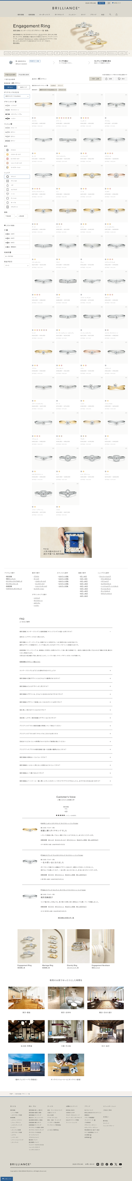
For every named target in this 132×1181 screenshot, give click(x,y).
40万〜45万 (84, 593)
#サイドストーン (71, 840)
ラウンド (62, 89)
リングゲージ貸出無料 (53, 1122)
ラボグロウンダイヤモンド (14, 589)
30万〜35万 (84, 589)
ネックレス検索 (16, 1130)
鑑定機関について (34, 1142)
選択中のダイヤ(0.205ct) (48, 89)
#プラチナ (51, 875)
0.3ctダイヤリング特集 (72, 1120)
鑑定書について (33, 1139)
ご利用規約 (88, 1122)
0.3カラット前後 (63, 579)
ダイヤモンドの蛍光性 (35, 1132)
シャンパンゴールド (41, 586)
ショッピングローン (108, 1125)
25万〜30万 (84, 586)
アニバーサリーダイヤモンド (74, 1117)
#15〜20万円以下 (93, 840)
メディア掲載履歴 (89, 1117)
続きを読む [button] (16, 43)
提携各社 (87, 1115)
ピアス (14, 1135)
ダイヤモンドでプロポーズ (14, 581)
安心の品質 (50, 1115)
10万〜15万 (83, 579)
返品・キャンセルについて (54, 1110)
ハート (50, 53)
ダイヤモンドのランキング (36, 1130)
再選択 (32, 61)
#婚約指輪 (44, 840)
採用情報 (87, 1137)
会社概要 (87, 1135)
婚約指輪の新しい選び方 (35, 1110)
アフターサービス (52, 1117)
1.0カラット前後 (63, 586)
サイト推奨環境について (91, 1132)
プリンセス (82, 53)
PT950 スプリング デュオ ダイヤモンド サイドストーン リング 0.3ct (62, 855)
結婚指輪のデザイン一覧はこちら (30, 662)
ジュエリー (13, 1127)
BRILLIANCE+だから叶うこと (93, 1112)
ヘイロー (36, 39)
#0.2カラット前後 (82, 840)
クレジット (106, 1123)
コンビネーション (39, 589)
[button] (16, 102)
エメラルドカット (106, 584)
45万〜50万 (84, 596)
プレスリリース (89, 1120)
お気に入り (7, 1179)
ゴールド (15, 53)
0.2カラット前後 (63, 576)
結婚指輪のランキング (35, 1125)
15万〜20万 (84, 581)
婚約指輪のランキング (35, 1115)
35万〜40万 (84, 591)
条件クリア (23, 87)
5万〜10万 (83, 576)
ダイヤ (40, 34)
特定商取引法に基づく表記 (92, 1130)
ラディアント (92, 53)
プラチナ (24, 53)
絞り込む (10, 87)
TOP (11, 1094)
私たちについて (89, 1110)
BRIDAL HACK (70, 1110)
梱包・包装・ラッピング (54, 1120)
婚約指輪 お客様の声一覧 (66, 918)
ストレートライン (17, 1120)
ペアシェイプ (105, 581)
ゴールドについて (34, 1135)
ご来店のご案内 (107, 1110)
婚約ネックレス (11, 579)
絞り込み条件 (11, 74)
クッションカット (106, 589)
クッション (73, 53)
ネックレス (15, 1142)
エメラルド (42, 53)
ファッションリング (17, 1139)
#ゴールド (51, 840)
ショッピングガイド (34, 1147)
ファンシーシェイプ (105, 576)
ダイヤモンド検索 (17, 1115)
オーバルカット (105, 591)
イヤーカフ (15, 1137)
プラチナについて (34, 1137)
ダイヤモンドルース (12, 584)
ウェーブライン (16, 1122)
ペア (57, 53)
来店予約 (101, 3)
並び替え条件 (24, 74)
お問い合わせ (89, 1164)
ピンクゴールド (40, 584)
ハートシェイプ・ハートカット (109, 586)
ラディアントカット (106, 593)
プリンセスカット (106, 579)
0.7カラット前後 (63, 584)
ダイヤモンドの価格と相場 (36, 1127)
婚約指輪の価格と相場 (35, 1112)
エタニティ (42, 39)
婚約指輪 (9, 576)
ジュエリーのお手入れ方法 (36, 1144)
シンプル (7, 53)
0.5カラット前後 (63, 581)
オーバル (64, 53)
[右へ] (129, 53)
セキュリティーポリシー (91, 1127)
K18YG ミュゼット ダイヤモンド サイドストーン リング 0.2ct (59, 823)
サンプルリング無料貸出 (54, 1125)
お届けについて (51, 1112)
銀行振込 (105, 1120)
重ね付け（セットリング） (36, 1117)
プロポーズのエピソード (73, 1115)
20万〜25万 (84, 584)
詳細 (38, 61)
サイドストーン (29, 39)
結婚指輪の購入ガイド (35, 1122)
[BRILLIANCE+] (66, 8)
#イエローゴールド (60, 840)
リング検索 (15, 1112)
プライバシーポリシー (91, 1125)
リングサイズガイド (34, 1149)
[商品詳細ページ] (30, 830)
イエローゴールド (40, 581)
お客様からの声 (70, 1112)
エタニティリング (17, 1125)
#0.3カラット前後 (70, 875)
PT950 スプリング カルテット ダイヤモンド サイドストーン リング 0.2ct (63, 890)
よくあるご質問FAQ (53, 1130)
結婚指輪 (9, 586)
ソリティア (21, 39)
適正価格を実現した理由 (35, 1120)
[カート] (116, 15)
